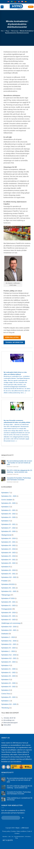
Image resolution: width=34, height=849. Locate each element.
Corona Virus (5, 693)
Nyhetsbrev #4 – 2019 (8, 538)
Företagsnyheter (6, 609)
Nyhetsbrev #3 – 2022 (8, 686)
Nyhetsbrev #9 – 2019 (8, 612)
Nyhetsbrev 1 (5, 701)
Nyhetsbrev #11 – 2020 (8, 496)
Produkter (4, 581)
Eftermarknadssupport (10, 722)
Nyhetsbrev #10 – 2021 (8, 630)
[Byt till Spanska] (25, 2)
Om (12, 836)
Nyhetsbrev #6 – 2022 (8, 514)
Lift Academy (27, 836)
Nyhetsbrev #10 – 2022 (8, 577)
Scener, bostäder (6, 499)
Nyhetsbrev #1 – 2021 (8, 510)
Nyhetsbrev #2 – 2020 (8, 683)
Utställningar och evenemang (10, 623)
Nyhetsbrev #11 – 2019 (8, 641)
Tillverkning (5, 708)
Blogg (7, 30)
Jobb (9, 836)
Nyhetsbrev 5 (5, 679)
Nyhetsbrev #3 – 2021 (8, 524)
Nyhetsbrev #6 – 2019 (8, 570)
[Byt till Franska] (18, 2)
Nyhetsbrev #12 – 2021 (8, 658)
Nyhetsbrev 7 (5, 492)
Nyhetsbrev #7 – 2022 (8, 528)
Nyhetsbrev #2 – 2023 (8, 619)
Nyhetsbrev (5, 836)
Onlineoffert (7, 725)
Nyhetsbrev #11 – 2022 (8, 591)
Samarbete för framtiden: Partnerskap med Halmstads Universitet (19, 478)
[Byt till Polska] (22, 2)
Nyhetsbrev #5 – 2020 (8, 531)
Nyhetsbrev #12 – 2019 (8, 655)
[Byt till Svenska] (12, 2)
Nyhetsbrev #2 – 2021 (8, 542)
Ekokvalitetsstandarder (19, 836)
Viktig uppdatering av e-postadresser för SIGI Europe (19, 798)
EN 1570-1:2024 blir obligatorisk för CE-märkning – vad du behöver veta (19, 471)
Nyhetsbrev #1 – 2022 (8, 672)
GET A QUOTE (8, 840)
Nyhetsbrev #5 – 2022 (8, 697)
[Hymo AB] (16, 7)
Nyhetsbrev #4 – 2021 (8, 559)
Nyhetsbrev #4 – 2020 (8, 517)
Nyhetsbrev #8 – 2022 (8, 545)
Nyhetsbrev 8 (5, 566)
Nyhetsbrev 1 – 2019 (8, 651)
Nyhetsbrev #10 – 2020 (8, 704)
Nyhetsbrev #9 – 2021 (8, 616)
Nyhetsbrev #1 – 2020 (8, 669)
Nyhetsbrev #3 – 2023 (8, 648)
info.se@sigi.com (8, 720)
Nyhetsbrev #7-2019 (7, 598)
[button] (2, 6)
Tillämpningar (15, 30)
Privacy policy (6, 831)
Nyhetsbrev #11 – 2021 (8, 644)
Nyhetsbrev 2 (5, 506)
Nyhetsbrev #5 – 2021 (8, 574)
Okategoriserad (6, 535)
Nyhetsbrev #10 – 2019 (8, 626)
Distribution (5, 633)
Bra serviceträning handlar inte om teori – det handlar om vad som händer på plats (19, 462)
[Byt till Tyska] (15, 2)
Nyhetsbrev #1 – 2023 (8, 605)
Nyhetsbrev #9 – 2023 (8, 552)
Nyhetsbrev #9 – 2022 (8, 563)
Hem (2, 30)
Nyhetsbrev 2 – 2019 (8, 637)
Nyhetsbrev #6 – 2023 (8, 676)
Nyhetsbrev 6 (5, 690)
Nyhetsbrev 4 (5, 665)
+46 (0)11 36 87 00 (9, 718)
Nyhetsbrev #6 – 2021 (8, 588)
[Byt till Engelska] (8, 2)
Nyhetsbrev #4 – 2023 (8, 662)
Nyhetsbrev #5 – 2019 (8, 556)
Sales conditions (21, 831)
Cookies (13, 831)
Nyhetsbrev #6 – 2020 (8, 503)
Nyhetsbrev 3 (5, 521)
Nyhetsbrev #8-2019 (7, 584)
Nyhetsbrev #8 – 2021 (8, 602)
